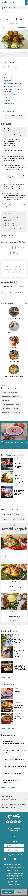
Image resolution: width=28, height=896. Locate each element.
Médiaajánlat (14, 836)
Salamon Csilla (14, 23)
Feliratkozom (18, 850)
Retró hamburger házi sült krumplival (14, 557)
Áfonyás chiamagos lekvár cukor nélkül (14, 752)
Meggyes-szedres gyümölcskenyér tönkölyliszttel (13, 743)
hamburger (21, 519)
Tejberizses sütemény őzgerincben (15, 766)
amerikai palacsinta (17, 701)
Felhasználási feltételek (14, 828)
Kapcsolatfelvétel (14, 832)
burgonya (10, 72)
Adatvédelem (14, 830)
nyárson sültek (6, 519)
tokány (17, 514)
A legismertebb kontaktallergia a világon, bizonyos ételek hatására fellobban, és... (19, 654)
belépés (15, 286)
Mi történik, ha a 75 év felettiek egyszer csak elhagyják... (19, 492)
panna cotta (17, 397)
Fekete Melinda (14, 590)
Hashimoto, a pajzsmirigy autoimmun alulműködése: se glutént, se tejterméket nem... (19, 479)
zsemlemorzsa (11, 89)
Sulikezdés (17, 458)
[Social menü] (14, 2)
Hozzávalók (8, 892)
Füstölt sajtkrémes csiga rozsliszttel (11, 781)
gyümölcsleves (18, 688)
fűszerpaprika (12, 86)
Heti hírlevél (19, 859)
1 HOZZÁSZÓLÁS (21, 27)
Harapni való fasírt (14, 617)
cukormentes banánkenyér (10, 405)
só (5, 84)
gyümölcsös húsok (7, 514)
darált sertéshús (13, 97)
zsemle (9, 81)
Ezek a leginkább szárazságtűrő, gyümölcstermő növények (19, 640)
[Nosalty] (4, 2)
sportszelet (22, 8)
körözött (15, 409)
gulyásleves (17, 713)
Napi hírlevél (10, 859)
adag (11, 67)
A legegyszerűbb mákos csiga (13, 760)
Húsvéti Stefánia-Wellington (14, 587)
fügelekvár (5, 401)
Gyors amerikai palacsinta (19, 706)
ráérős (4, 235)
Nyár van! (16, 472)
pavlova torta (12, 393)
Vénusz (14, 560)
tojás (8, 100)
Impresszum (14, 834)
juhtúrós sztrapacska (9, 8)
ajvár (4, 393)
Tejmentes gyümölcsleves (18, 692)
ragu (14, 519)
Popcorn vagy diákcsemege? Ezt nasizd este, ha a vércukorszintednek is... (20, 668)
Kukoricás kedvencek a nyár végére (13, 804)
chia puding (6, 409)
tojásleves (5, 413)
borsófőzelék (16, 413)
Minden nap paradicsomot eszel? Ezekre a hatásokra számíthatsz (19, 465)
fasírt (17, 13)
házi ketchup (6, 397)
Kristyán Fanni (14, 620)
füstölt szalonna (13, 94)
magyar (11, 235)
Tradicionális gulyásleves (18, 717)
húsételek (11, 13)
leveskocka (10, 103)
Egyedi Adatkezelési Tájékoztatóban (12, 882)
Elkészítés (20, 892)
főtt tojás (10, 78)
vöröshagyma (13, 75)
